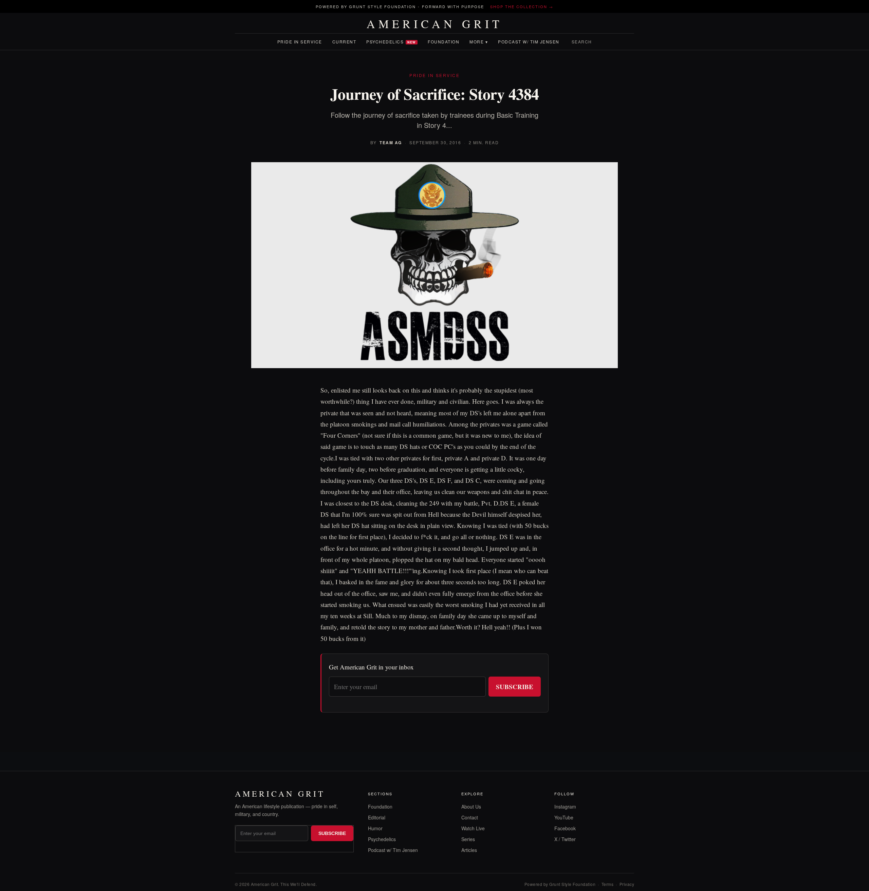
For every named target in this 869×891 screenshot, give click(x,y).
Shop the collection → (521, 6)
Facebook (565, 828)
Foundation (443, 41)
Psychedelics (391, 41)
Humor (375, 828)
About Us (471, 806)
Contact (469, 817)
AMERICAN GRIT (435, 23)
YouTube (563, 817)
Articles (469, 850)
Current (344, 41)
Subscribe (514, 686)
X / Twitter (565, 839)
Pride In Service (299, 41)
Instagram (565, 806)
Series (468, 839)
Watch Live (473, 828)
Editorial (376, 817)
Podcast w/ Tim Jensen (528, 41)
